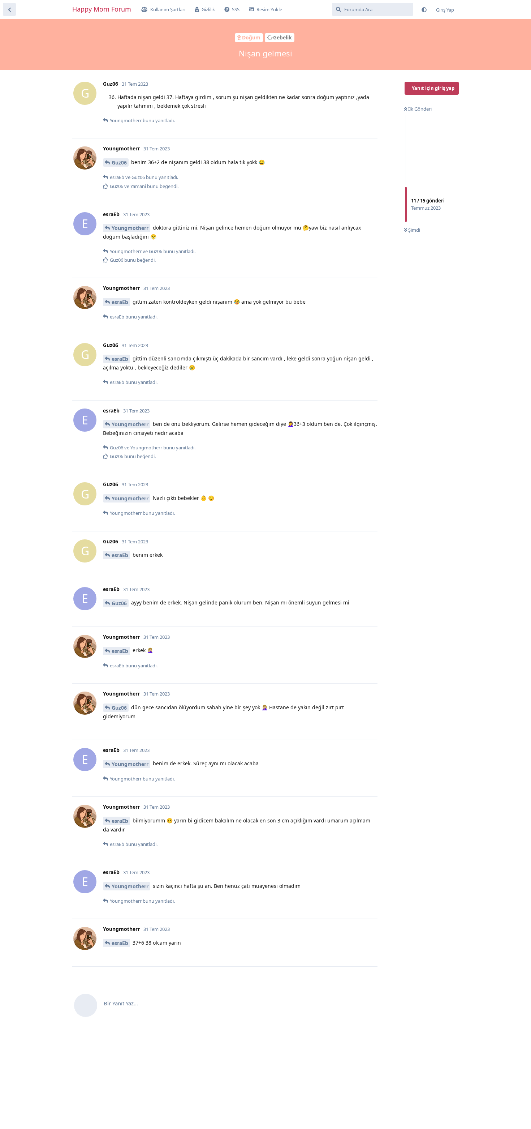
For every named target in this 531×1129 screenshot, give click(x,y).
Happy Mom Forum (101, 9)
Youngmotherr (130, 227)
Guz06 (119, 162)
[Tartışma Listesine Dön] (9, 9)
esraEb (120, 302)
